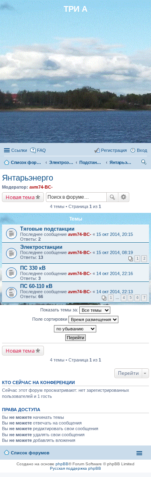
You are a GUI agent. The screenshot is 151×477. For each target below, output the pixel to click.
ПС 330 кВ (33, 268)
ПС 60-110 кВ (36, 286)
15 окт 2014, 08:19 (114, 252)
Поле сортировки (50, 319)
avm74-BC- (41, 187)
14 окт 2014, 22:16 (114, 273)
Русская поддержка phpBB (75, 468)
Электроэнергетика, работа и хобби (61, 162)
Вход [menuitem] (142, 150)
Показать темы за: (59, 309)
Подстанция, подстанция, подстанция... (91, 162)
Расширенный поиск (123, 197)
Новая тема (20, 197)
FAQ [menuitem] (41, 150)
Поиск (112, 197)
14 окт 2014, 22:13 (114, 291)
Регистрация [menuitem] (114, 150)
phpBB (62, 464)
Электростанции (41, 247)
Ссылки (19, 150)
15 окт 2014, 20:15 (114, 234)
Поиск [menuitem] (144, 163)
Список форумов (27, 162)
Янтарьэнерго (122, 162)
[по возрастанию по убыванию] (75, 328)
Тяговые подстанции (47, 229)
